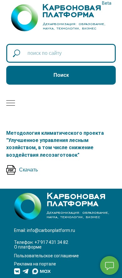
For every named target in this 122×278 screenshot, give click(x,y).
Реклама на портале (35, 263)
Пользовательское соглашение (46, 255)
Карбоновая (71, 5)
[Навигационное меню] (10, 103)
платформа (68, 12)
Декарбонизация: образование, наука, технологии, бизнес (74, 25)
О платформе (28, 246)
